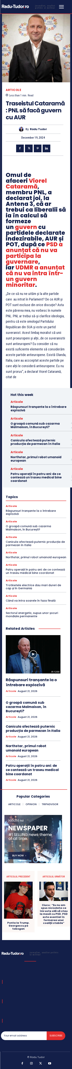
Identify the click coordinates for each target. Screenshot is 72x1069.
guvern (26, 227)
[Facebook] (20, 148)
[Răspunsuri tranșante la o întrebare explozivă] (33, 654)
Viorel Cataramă (26, 184)
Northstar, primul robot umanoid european (36, 459)
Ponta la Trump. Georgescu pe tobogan (18, 925)
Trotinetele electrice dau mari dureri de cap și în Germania (33, 586)
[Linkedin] (46, 148)
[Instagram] (31, 1063)
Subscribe (56, 1035)
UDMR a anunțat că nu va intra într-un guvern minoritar (35, 276)
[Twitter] (29, 148)
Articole (13, 89)
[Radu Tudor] (22, 129)
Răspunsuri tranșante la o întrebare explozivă (38, 408)
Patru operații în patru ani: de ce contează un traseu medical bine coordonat (36, 477)
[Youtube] (49, 1063)
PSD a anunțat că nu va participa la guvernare (34, 253)
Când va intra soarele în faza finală (30, 601)
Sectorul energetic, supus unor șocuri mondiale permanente (32, 614)
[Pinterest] (37, 148)
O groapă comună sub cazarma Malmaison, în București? (35, 425)
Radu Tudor (38, 129)
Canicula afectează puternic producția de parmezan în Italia (35, 442)
